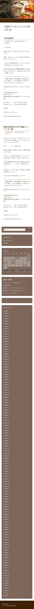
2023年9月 (5, 397)
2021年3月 (5, 473)
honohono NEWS (20, 41)
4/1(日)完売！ (9, 38)
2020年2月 (5, 506)
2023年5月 (5, 407)
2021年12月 (6, 451)
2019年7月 (5, 524)
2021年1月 (5, 479)
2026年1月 (5, 329)
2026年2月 (5, 326)
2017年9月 (5, 580)
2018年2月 (5, 567)
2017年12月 (6, 573)
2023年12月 (6, 390)
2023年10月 (6, 395)
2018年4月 (5, 562)
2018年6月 (5, 557)
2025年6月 (5, 346)
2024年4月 (5, 379)
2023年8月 (5, 400)
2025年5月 (5, 349)
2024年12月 (6, 359)
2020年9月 (5, 489)
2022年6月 (5, 435)
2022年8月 (5, 430)
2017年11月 (6, 575)
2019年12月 (6, 512)
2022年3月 (5, 443)
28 (24, 265)
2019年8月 (5, 522)
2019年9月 (5, 519)
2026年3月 (5, 323)
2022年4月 (5, 440)
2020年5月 (5, 499)
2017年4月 (5, 593)
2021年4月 (5, 471)
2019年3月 (5, 534)
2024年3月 (5, 382)
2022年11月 (6, 423)
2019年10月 (6, 517)
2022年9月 (5, 428)
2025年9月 (5, 339)
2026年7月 (5, 313)
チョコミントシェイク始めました (12, 283)
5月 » (25, 270)
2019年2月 (5, 537)
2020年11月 (6, 484)
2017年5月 (5, 590)
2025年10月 (6, 336)
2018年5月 (5, 560)
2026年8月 (5, 311)
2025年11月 (6, 334)
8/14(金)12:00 (6, 285)
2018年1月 (5, 570)
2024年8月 (5, 369)
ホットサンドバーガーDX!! (10, 293)
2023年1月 (5, 418)
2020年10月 (6, 486)
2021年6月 (5, 466)
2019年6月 (5, 527)
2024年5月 (5, 377)
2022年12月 (6, 420)
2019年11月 (6, 514)
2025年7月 (5, 344)
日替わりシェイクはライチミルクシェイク (14, 288)
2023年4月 (5, 410)
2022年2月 (5, 445)
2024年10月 (6, 364)
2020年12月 (6, 481)
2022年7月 (5, 433)
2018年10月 (6, 547)
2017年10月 (6, 578)
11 (13, 260)
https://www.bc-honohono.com (13, 116)
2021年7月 (5, 463)
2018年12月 (6, 542)
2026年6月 (5, 316)
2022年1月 (5, 448)
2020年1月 (5, 509)
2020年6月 (5, 496)
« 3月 (9, 270)
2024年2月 (5, 384)
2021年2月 (5, 476)
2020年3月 (5, 504)
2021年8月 (5, 461)
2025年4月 (5, 351)
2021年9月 (5, 458)
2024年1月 (5, 387)
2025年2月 (5, 354)
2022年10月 (6, 425)
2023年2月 (5, 415)
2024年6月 (5, 374)
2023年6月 (5, 405)
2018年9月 (5, 550)
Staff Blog (5, 243)
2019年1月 (5, 540)
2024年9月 (5, 367)
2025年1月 (5, 357)
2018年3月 (5, 565)
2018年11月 (6, 545)
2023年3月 (5, 412)
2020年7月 (5, 494)
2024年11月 (6, 362)
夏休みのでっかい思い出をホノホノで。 (13, 290)
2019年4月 (5, 532)
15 (28, 260)
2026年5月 (5, 318)
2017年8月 (5, 583)
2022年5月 (5, 438)
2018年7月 (5, 555)
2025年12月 (6, 331)
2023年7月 (5, 402)
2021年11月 (6, 453)
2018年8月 (5, 552)
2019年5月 (5, 529)
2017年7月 (5, 585)
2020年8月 (5, 491)
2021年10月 (6, 456)
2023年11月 (6, 392)
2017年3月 (5, 595)
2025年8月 (5, 341)
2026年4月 (5, 321)
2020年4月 (5, 501)
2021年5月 (5, 468)
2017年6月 (5, 588)
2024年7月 (5, 372)
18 (13, 263)
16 (5, 263)
